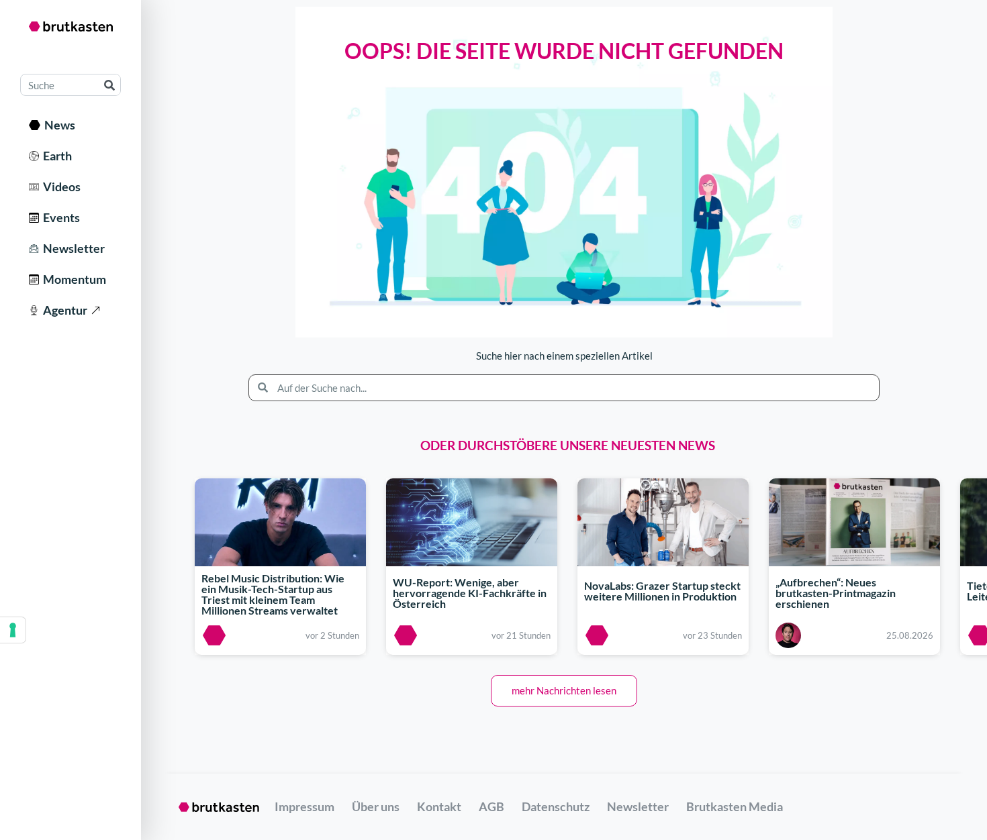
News (57, 124)
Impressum (304, 806)
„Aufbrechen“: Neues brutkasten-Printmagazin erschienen (835, 593)
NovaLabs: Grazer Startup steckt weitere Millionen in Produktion (662, 590)
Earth (55, 155)
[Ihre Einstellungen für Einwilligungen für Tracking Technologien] (13, 630)
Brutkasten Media (734, 806)
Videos (60, 186)
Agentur (63, 310)
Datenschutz (556, 806)
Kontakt (439, 806)
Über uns (375, 806)
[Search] (109, 84)
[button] (564, 690)
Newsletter (72, 248)
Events (59, 217)
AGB (491, 806)
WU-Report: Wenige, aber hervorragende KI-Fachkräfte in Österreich (470, 593)
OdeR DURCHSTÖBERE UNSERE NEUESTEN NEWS (567, 445)
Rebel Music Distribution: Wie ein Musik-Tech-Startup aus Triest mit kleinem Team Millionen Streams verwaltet (272, 594)
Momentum (72, 279)
